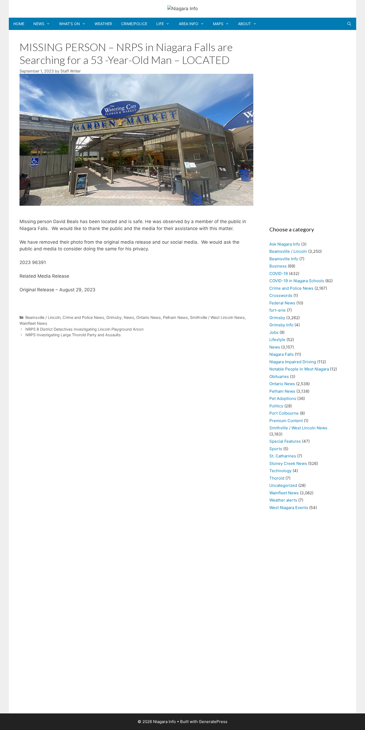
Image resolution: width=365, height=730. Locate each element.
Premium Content (286, 420)
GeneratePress (213, 721)
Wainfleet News (33, 323)
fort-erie (277, 310)
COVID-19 (278, 273)
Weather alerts (283, 500)
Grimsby (114, 317)
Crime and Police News (83, 317)
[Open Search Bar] (349, 24)
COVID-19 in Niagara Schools (296, 280)
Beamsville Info (283, 258)
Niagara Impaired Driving (292, 361)
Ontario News (148, 317)
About (244, 23)
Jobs (273, 332)
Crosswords (280, 295)
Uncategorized (283, 485)
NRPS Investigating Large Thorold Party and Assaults (73, 334)
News (38, 23)
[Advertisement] (304, 126)
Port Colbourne (284, 413)
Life (160, 23)
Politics (276, 405)
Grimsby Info (281, 324)
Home (18, 23)
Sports (275, 448)
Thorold (276, 478)
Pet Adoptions (282, 398)
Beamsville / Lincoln (42, 317)
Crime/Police (134, 23)
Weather (103, 23)
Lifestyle (277, 339)
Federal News (282, 302)
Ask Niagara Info (284, 244)
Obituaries (279, 376)
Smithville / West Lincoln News (217, 317)
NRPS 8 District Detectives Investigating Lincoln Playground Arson (84, 329)
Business (278, 266)
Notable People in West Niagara (299, 369)
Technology (280, 470)
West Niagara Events (288, 507)
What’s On (69, 23)
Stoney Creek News (288, 463)
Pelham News (175, 317)
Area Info (188, 23)
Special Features (285, 441)
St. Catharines (282, 455)
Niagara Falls (281, 354)
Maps (218, 23)
